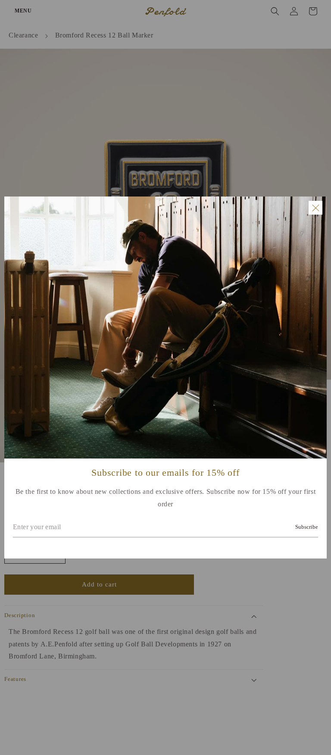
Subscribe (306, 527)
